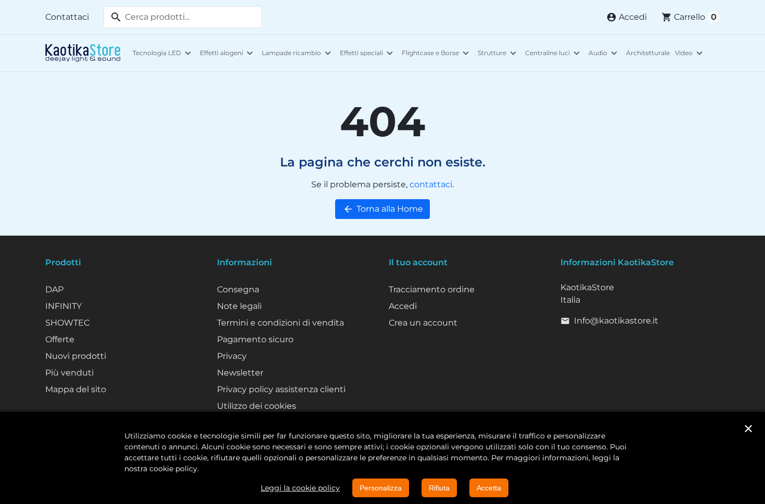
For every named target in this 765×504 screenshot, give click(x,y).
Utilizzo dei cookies (256, 406)
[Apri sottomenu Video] (699, 53)
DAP (54, 289)
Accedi (403, 306)
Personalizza (381, 488)
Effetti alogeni (221, 53)
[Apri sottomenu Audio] (614, 53)
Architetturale (648, 53)
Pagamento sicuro (255, 339)
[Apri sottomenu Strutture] (513, 53)
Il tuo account (418, 262)
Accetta (489, 488)
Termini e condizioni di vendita (280, 323)
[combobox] (183, 17)
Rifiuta (439, 488)
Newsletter (240, 373)
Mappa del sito (75, 389)
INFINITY (63, 306)
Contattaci (67, 17)
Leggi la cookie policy (300, 488)
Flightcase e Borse (430, 53)
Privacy (232, 356)
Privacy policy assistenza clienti (281, 389)
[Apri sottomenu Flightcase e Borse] (466, 53)
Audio (598, 53)
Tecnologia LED (157, 53)
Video (684, 53)
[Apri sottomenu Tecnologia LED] (188, 53)
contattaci (431, 184)
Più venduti (69, 373)
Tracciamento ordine (432, 289)
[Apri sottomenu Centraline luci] (576, 53)
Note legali (239, 306)
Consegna (238, 289)
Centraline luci (547, 53)
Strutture (492, 53)
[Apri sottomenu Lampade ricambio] (328, 53)
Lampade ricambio (291, 53)
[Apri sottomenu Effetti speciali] (390, 53)
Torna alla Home (383, 209)
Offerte (59, 339)
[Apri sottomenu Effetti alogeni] (250, 53)
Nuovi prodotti (75, 356)
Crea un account (423, 323)
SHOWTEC (67, 323)
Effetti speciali (361, 53)
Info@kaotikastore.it (616, 321)
